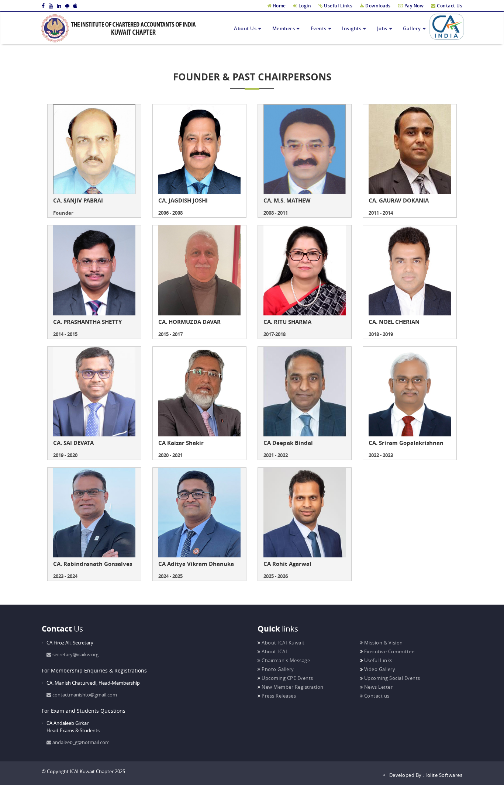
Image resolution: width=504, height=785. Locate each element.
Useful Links (337, 6)
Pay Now (413, 6)
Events (319, 28)
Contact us (376, 695)
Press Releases (278, 695)
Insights (351, 28)
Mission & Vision (383, 642)
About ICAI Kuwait (282, 642)
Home (278, 6)
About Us (245, 28)
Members (283, 28)
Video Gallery (379, 669)
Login (304, 6)
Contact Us (449, 6)
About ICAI (273, 651)
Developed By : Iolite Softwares (426, 775)
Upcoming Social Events (391, 678)
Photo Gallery (277, 669)
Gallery (412, 28)
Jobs (382, 28)
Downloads (377, 6)
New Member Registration (292, 687)
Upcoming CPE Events (286, 678)
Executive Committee (388, 651)
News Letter (378, 687)
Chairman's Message (285, 660)
